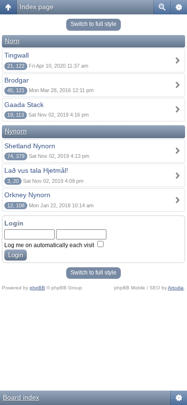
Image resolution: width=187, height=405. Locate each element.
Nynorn (16, 131)
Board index (21, 397)
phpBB (37, 287)
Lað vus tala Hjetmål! (36, 170)
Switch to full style (93, 24)
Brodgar (16, 80)
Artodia (176, 287)
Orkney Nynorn (27, 195)
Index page (37, 7)
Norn (12, 41)
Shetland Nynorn (29, 146)
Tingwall (16, 55)
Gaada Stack (24, 104)
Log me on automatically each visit (49, 245)
